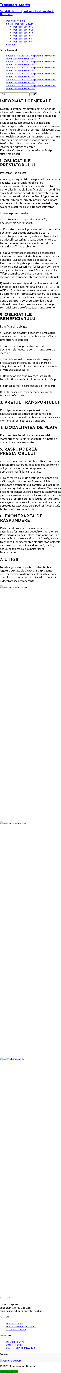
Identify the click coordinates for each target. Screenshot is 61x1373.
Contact (10, 44)
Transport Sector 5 (23, 38)
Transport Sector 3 (23, 32)
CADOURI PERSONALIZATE (22, 1347)
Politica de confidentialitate (21, 1326)
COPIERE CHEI (14, 1344)
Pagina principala (15, 20)
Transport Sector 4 (23, 35)
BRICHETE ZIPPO (16, 1341)
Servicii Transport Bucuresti (21, 23)
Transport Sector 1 (23, 26)
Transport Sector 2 (23, 29)
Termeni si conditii (16, 1329)
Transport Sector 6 (23, 41)
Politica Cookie (14, 1323)
